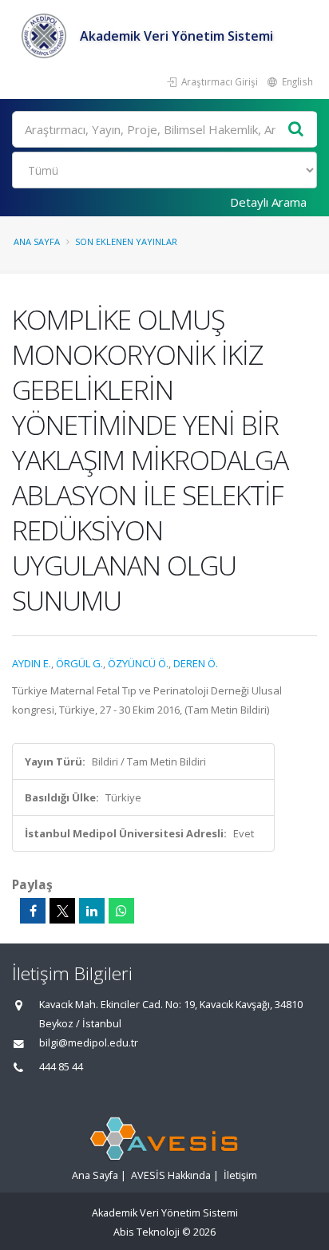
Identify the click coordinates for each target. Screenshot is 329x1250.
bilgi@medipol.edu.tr (88, 1043)
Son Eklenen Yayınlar (126, 241)
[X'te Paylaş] (62, 911)
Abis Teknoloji (146, 1232)
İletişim (240, 1175)
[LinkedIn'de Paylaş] (92, 911)
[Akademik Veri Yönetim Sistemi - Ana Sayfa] (46, 36)
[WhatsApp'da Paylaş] (121, 911)
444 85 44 (61, 1067)
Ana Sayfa (37, 241)
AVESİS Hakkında (171, 1175)
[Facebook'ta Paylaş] (33, 911)
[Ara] (296, 130)
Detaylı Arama (268, 202)
